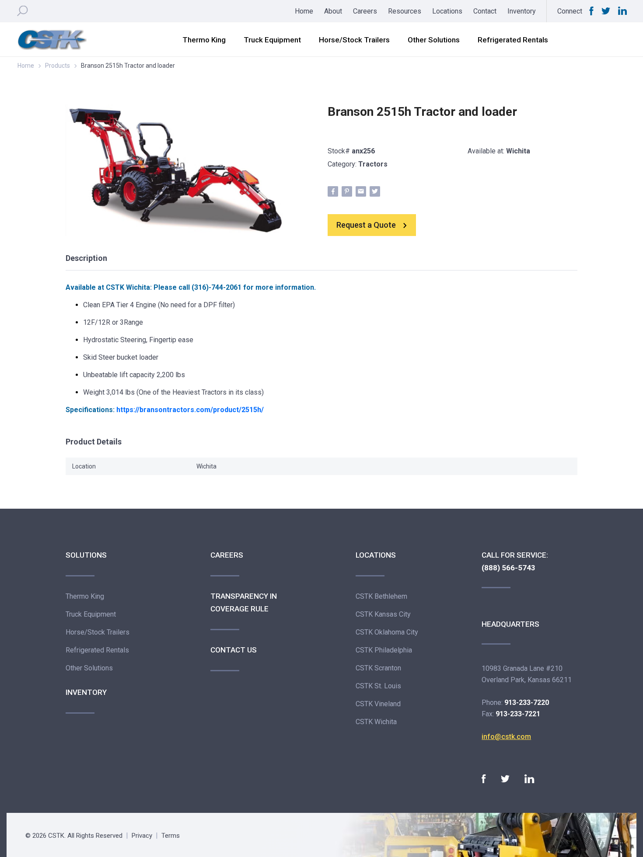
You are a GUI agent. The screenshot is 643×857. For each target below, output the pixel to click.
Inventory (521, 11)
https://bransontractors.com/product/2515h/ (190, 410)
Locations (447, 11)
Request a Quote (366, 224)
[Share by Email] (361, 191)
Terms (170, 836)
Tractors (373, 164)
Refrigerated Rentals (513, 39)
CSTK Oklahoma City (387, 632)
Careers (365, 11)
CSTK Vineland (378, 704)
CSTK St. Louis (378, 686)
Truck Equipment (272, 39)
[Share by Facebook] (333, 191)
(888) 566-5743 (508, 567)
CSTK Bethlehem (381, 596)
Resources (404, 11)
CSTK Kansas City (383, 614)
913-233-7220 (526, 702)
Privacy (142, 836)
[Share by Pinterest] (347, 191)
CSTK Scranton (378, 668)
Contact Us (233, 649)
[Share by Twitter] (375, 191)
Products (57, 65)
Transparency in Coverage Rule (243, 602)
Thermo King (204, 39)
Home (304, 11)
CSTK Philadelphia (384, 650)
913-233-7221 (518, 714)
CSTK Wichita (128, 287)
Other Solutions (434, 39)
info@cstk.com (506, 736)
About (333, 11)
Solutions (86, 555)
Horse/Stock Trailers (354, 39)
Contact (484, 11)
